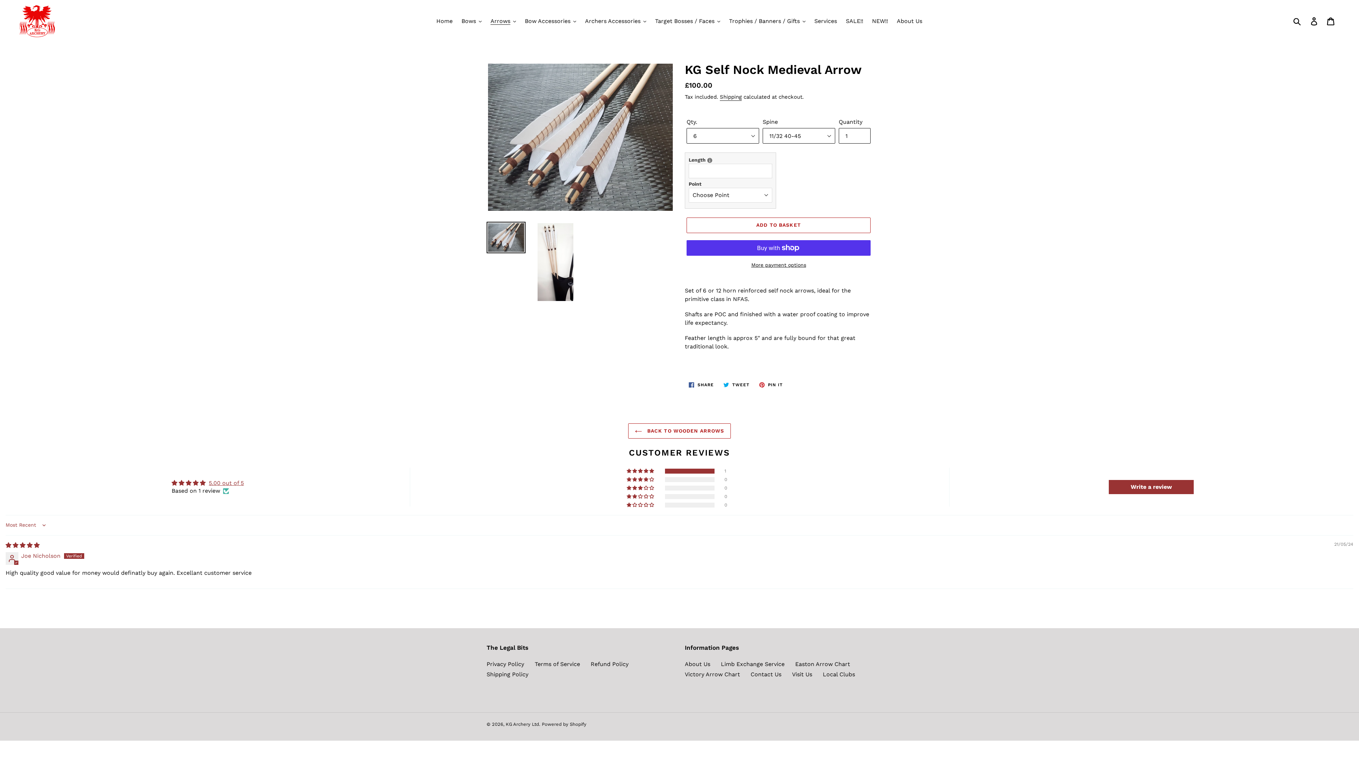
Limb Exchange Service (753, 664)
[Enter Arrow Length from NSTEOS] (709, 160)
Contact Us (766, 674)
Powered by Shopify (564, 724)
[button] (641, 471)
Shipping (731, 97)
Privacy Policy (505, 664)
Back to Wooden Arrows (685, 431)
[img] (23, 545)
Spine (770, 121)
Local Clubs (839, 674)
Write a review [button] (1151, 487)
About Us (697, 664)
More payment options (778, 265)
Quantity (850, 121)
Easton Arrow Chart (822, 664)
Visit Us (802, 674)
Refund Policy (610, 664)
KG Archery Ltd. (523, 724)
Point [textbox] (695, 184)
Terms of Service (557, 664)
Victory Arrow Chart (712, 674)
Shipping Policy (507, 674)
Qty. (692, 121)
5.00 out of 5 (226, 483)
